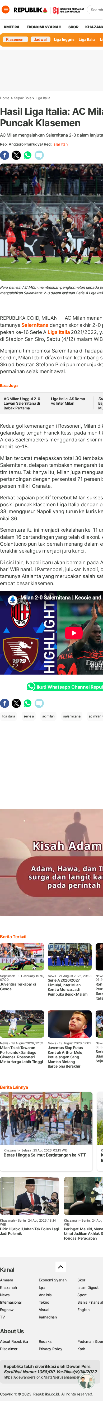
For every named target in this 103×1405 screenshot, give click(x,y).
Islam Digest (87, 1287)
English (83, 1309)
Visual (44, 1309)
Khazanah (8, 1287)
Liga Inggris (64, 39)
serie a (29, 716)
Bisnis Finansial (90, 1302)
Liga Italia (87, 39)
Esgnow (7, 1309)
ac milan (48, 716)
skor (73, 27)
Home (5, 98)
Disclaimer (8, 1349)
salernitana (72, 716)
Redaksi (46, 1341)
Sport (82, 1295)
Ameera (6, 1280)
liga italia (8, 716)
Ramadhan (48, 1317)
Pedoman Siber (90, 1341)
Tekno (44, 1302)
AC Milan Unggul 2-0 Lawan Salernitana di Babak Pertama (22, 403)
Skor (81, 1280)
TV (2, 1317)
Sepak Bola (22, 98)
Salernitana (35, 325)
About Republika (14, 1341)
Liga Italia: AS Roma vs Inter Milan (68, 401)
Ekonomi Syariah (44, 27)
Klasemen (15, 39)
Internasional (10, 1302)
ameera (11, 27)
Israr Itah (60, 144)
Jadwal (40, 39)
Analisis (45, 1295)
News (5, 1295)
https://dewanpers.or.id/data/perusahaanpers (43, 1377)
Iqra (42, 1287)
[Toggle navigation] (5, 9)
